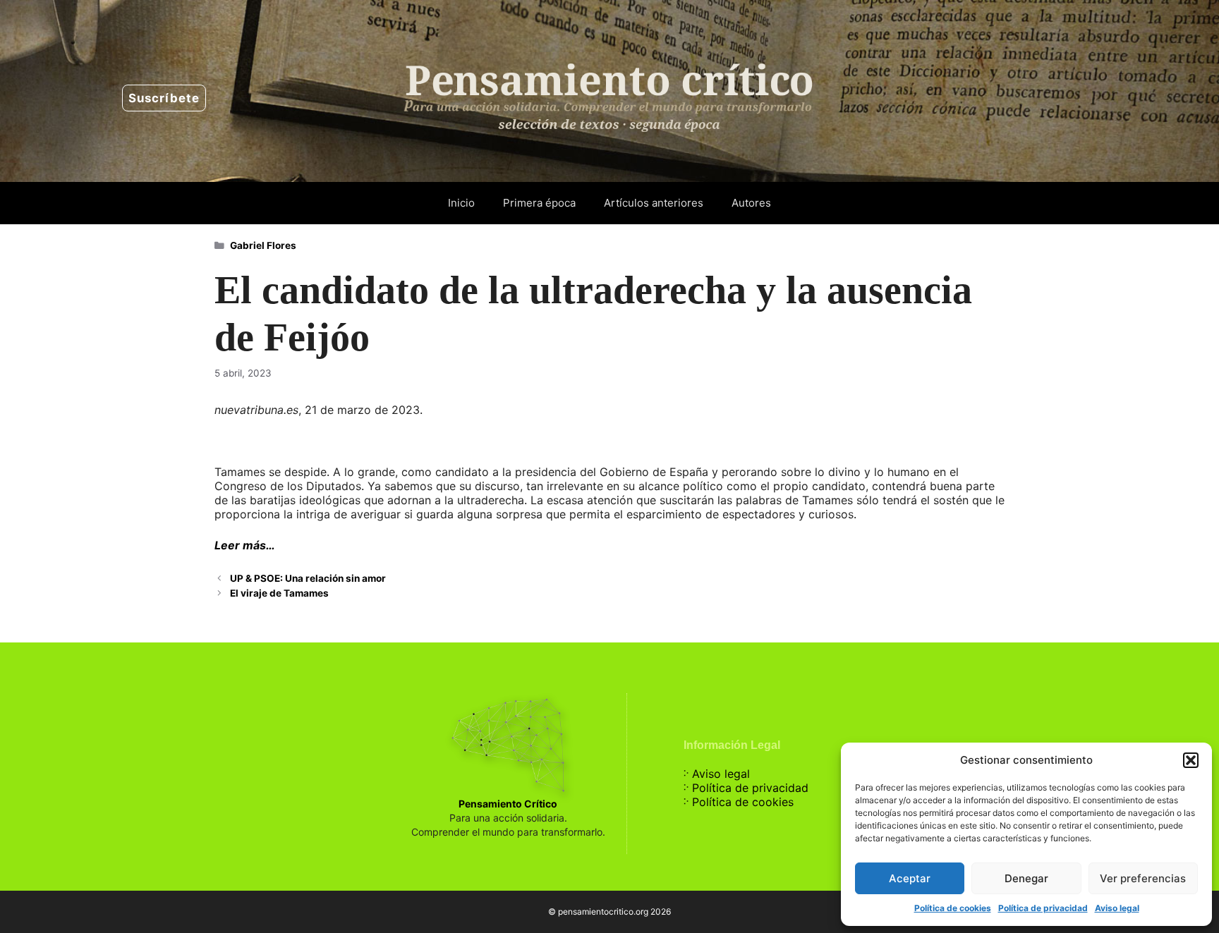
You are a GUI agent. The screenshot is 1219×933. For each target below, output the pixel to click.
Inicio (461, 202)
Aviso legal (1117, 908)
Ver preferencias (1143, 878)
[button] (1191, 760)
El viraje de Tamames (279, 593)
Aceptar (909, 878)
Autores (751, 202)
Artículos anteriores (653, 202)
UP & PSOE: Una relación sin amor (308, 578)
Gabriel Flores (263, 245)
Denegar (1026, 878)
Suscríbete (164, 98)
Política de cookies (952, 908)
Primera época (539, 202)
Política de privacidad (1043, 908)
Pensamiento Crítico (508, 804)
